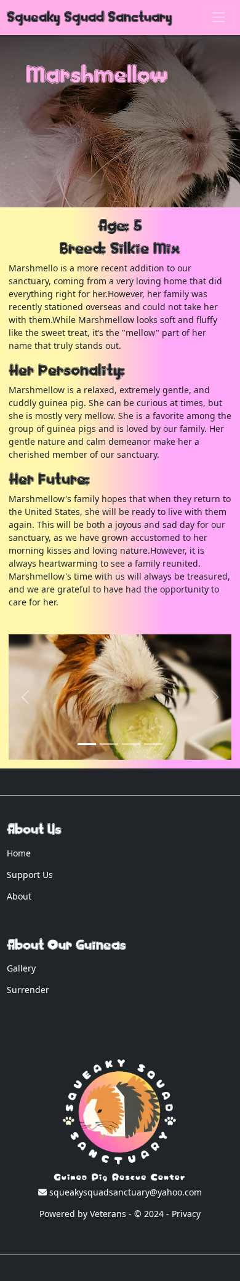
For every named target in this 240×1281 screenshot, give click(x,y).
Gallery (21, 968)
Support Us (30, 874)
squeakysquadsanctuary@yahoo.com (124, 1192)
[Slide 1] (87, 744)
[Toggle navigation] (218, 17)
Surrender (28, 990)
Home (19, 853)
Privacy (186, 1213)
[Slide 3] (153, 744)
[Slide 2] (131, 744)
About (19, 896)
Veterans (108, 1213)
